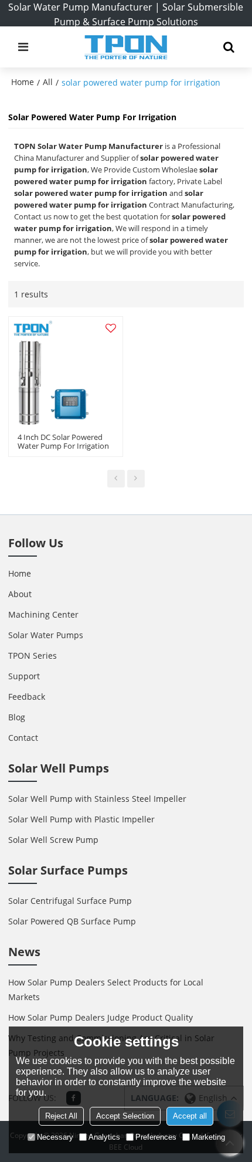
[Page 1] (116, 478)
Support (24, 676)
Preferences (155, 1137)
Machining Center (43, 614)
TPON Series (32, 655)
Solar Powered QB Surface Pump (72, 921)
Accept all (190, 1116)
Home (22, 81)
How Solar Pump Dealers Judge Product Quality (100, 1017)
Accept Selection (125, 1116)
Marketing (208, 1137)
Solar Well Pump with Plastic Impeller (81, 819)
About (20, 593)
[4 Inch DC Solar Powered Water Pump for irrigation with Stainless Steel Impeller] (66, 374)
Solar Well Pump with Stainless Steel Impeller (97, 798)
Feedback (26, 696)
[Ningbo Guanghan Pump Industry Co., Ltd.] (126, 47)
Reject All (61, 1116)
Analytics (104, 1137)
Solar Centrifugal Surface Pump (70, 900)
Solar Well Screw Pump (53, 839)
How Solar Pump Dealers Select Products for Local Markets (105, 989)
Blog (16, 717)
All (48, 81)
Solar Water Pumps (45, 635)
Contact (23, 737)
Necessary (55, 1137)
